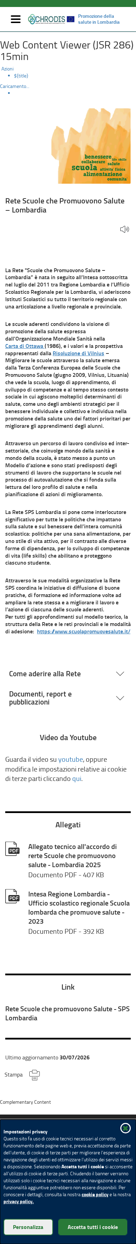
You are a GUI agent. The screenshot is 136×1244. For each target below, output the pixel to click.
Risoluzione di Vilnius (78, 353)
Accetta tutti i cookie (93, 1227)
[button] (124, 229)
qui (76, 778)
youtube (70, 759)
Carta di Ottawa (25, 346)
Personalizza (28, 1227)
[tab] (68, 673)
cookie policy (95, 1194)
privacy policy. (18, 1201)
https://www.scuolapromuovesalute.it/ (83, 631)
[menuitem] (75, 75)
